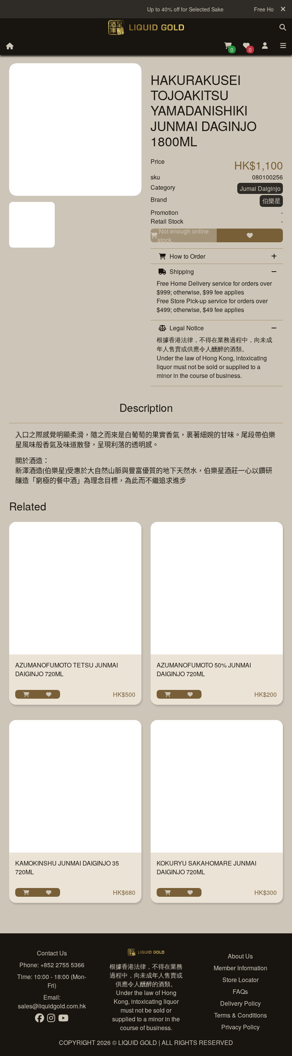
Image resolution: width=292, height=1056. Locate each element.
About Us (240, 956)
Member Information (240, 967)
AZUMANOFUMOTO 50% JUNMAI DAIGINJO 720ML (204, 669)
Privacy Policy (240, 1026)
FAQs (240, 991)
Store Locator (240, 979)
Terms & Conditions (240, 1015)
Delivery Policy (240, 1003)
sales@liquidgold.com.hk (52, 1006)
